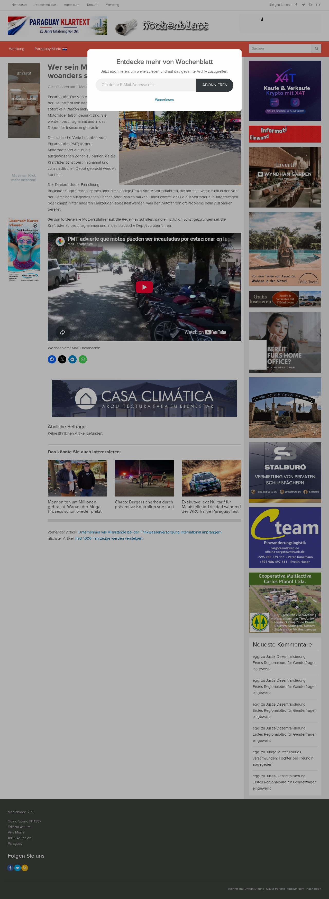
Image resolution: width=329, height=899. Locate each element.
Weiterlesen (164, 100)
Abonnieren (214, 85)
